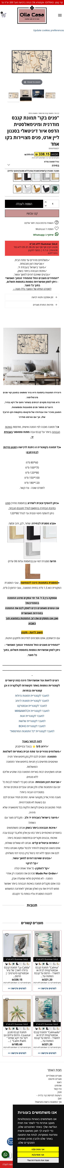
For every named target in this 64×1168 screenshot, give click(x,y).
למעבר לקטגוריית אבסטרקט (32, 706)
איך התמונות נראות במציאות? (48, 1101)
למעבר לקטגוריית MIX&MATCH (32, 711)
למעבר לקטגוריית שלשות (32, 721)
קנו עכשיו (32, 213)
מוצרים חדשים (55, 1078)
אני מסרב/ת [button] (38, 1154)
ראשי (59, 1082)
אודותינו (58, 1085)
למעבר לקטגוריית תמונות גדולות (32, 695)
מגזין (60, 1092)
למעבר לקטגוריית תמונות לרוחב (32, 700)
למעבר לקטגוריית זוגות (32, 716)
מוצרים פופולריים (54, 1075)
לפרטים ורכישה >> (47, 988)
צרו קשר (58, 1088)
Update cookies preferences (48, 30)
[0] (4, 15)
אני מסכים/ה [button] (38, 1149)
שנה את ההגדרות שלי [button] (38, 1160)
